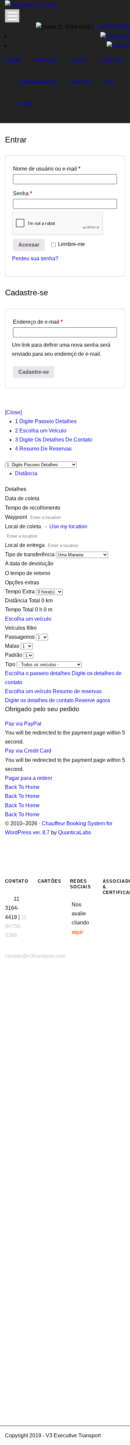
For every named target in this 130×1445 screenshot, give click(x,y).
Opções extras (22, 582)
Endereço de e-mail (51, 322)
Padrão (14, 655)
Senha (35, 193)
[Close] (13, 412)
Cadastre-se (33, 372)
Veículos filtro (21, 628)
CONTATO (81, 82)
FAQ (109, 82)
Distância (26, 473)
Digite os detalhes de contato (40, 700)
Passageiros (20, 637)
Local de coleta (46, 526)
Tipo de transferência (30, 554)
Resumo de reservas (77, 691)
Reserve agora (92, 700)
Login (25, 104)
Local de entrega (25, 545)
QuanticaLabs (74, 832)
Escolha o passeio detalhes (38, 673)
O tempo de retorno (27, 573)
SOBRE (13, 60)
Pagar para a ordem (28, 778)
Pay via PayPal (23, 724)
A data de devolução (29, 563)
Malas (13, 646)
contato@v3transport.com (35, 956)
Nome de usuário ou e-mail (59, 169)
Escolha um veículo (28, 619)
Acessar (28, 245)
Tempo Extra (20, 591)
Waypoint (16, 517)
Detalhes (15, 489)
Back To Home (22, 787)
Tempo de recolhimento (33, 508)
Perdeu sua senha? (35, 258)
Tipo (11, 664)
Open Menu (12, 15)
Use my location (68, 526)
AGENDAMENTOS (37, 82)
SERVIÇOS (46, 60)
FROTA (78, 60)
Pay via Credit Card (28, 751)
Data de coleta (23, 498)
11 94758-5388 (112, 27)
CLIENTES (110, 60)
